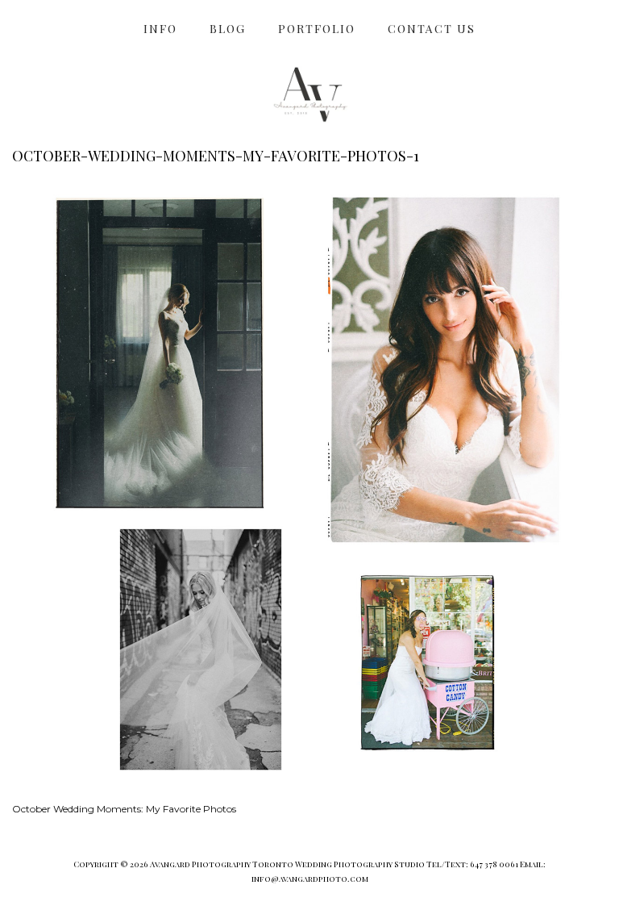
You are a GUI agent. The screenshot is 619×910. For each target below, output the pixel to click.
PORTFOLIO (316, 28)
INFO (160, 28)
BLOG (228, 28)
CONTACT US (432, 28)
